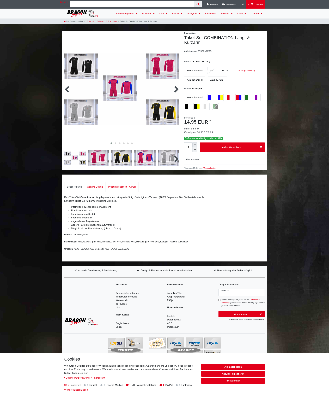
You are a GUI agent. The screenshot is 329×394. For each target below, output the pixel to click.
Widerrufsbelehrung (126, 296)
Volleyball (192, 13)
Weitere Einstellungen (76, 389)
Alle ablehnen (233, 380)
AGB (169, 323)
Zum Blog (64, 2)
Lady (240, 13)
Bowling (225, 13)
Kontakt (171, 316)
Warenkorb (121, 300)
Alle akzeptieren (233, 366)
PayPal (169, 385)
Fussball (147, 13)
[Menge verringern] (194, 149)
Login (119, 326)
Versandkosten (209, 168)
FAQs (170, 300)
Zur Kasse (121, 303)
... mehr (255, 13)
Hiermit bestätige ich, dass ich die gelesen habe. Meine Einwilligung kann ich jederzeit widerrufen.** (243, 303)
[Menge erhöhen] (194, 144)
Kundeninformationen (127, 293)
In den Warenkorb (231, 147)
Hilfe (118, 307)
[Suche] (198, 4)
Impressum (173, 326)
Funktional (186, 385)
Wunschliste (193, 159)
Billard (175, 13)
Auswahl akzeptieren (233, 373)
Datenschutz (174, 319)
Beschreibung (74, 186)
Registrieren (122, 323)
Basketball (210, 13)
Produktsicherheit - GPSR (122, 186)
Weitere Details (95, 186)
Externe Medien (114, 385)
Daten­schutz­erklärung (78, 377)
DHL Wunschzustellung (143, 385)
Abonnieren (240, 314)
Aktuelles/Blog (174, 293)
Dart (162, 13)
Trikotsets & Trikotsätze (107, 21)
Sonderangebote (125, 13)
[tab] (74, 187)
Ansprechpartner (176, 296)
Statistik (93, 385)
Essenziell (75, 385)
